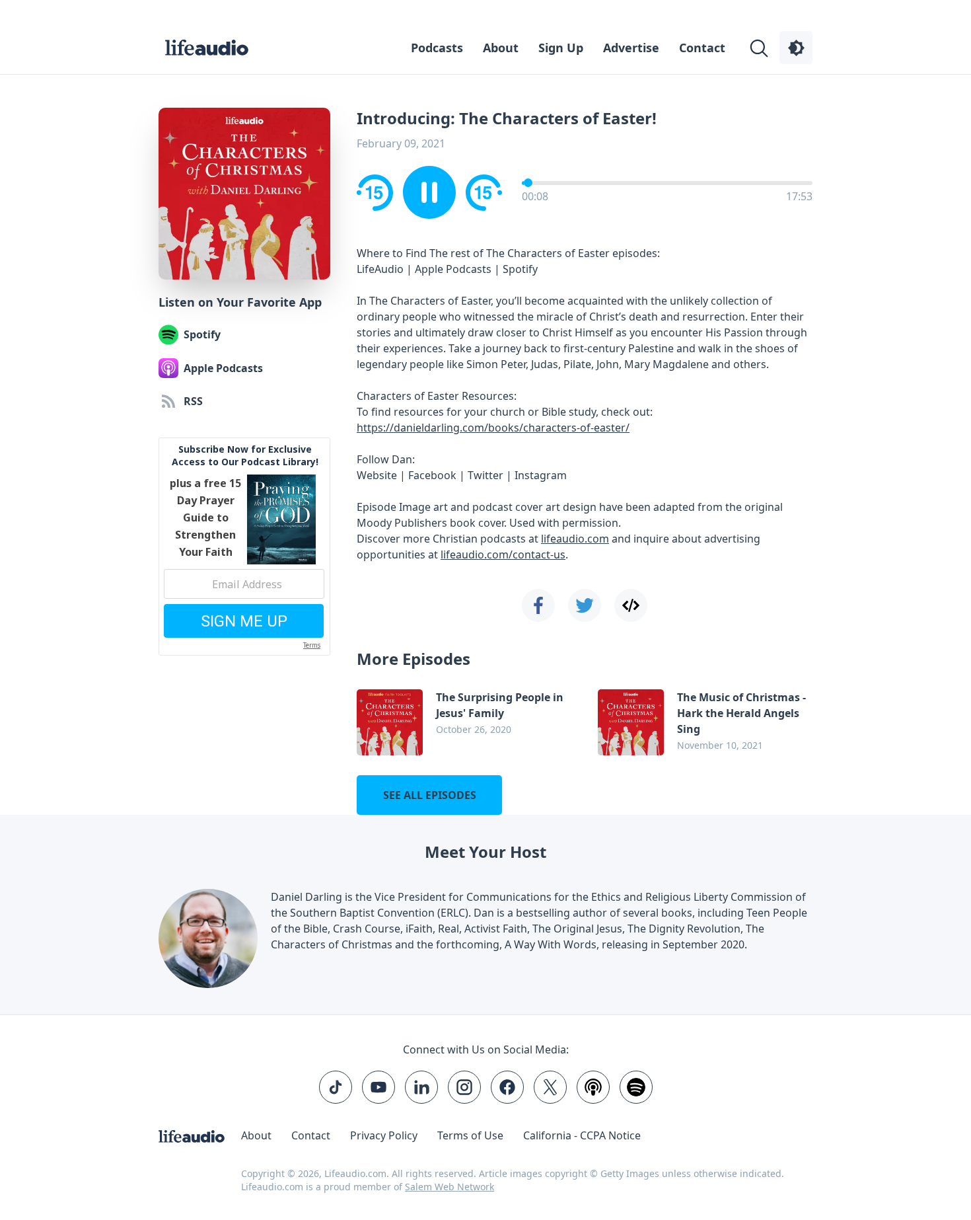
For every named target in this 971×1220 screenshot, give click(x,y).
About (501, 48)
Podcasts (437, 48)
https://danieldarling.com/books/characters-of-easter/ (493, 427)
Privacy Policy (383, 1135)
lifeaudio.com (575, 538)
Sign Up (560, 48)
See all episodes (429, 795)
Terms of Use (470, 1135)
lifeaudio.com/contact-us (503, 554)
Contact (702, 48)
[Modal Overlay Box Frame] (244, 547)
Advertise (631, 48)
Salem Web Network (449, 1186)
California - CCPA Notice (582, 1135)
